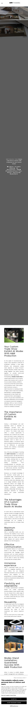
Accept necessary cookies (14, 702)
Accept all (14, 699)
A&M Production (10, 159)
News (16, 159)
